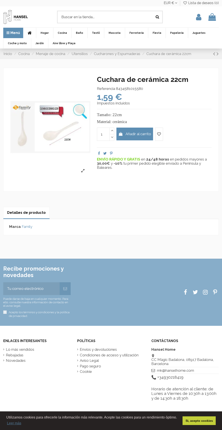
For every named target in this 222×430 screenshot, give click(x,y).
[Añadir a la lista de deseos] (159, 134)
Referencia (106, 89)
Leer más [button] (14, 423)
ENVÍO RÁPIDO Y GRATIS (119, 159)
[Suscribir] (65, 288)
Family (27, 226)
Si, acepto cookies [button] (199, 420)
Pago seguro (90, 366)
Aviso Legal (89, 361)
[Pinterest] (111, 153)
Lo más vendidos (20, 349)
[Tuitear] (105, 153)
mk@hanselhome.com (175, 370)
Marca (15, 227)
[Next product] (218, 53)
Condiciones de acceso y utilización (109, 355)
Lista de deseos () (203, 3)
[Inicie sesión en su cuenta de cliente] (199, 17)
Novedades (16, 361)
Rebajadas (14, 355)
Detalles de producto (26, 213)
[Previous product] (215, 53)
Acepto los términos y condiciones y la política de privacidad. (39, 313)
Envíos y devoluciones (98, 349)
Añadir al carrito (138, 134)
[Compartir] (99, 153)
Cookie (86, 372)
